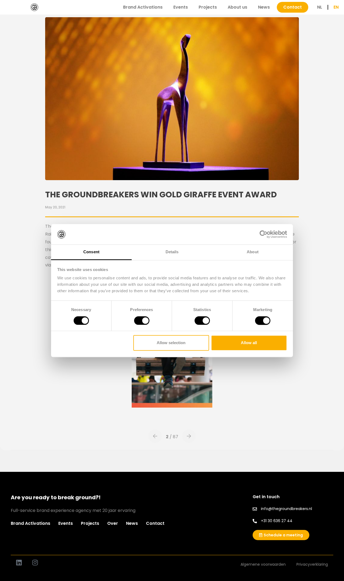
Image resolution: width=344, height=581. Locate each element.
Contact (155, 523)
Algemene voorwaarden (263, 564)
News (264, 7)
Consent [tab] (91, 252)
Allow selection (171, 343)
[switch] (141, 320)
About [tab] (253, 252)
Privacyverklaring (312, 564)
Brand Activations (143, 7)
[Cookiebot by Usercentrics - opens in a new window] (263, 234)
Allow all (249, 343)
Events (180, 7)
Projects (208, 7)
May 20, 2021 (55, 207)
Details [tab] (172, 252)
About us (237, 7)
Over (112, 523)
